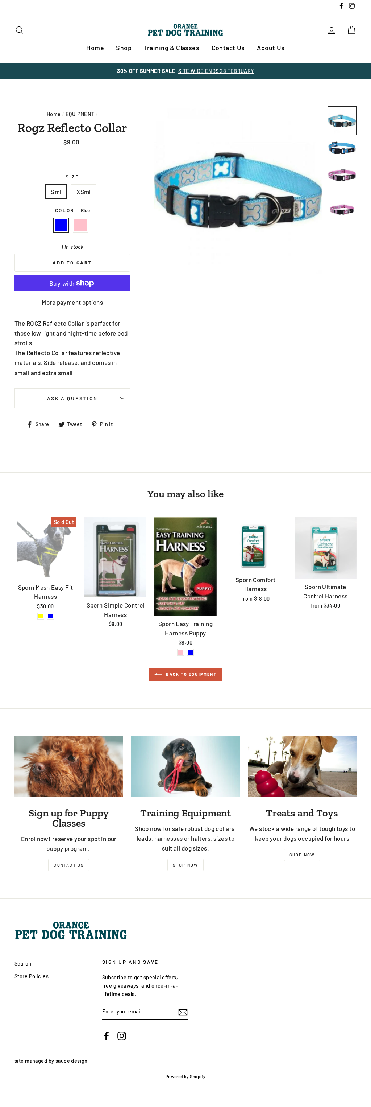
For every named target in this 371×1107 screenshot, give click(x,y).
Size (72, 176)
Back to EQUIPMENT (190, 674)
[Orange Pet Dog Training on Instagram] (121, 1035)
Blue (61, 225)
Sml (56, 191)
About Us (270, 48)
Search (23, 963)
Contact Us (228, 48)
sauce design (71, 1061)
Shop (124, 48)
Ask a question (72, 398)
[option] (185, 71)
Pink (80, 225)
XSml (83, 191)
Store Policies (31, 976)
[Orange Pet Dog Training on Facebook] (106, 1035)
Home (95, 48)
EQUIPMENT (80, 114)
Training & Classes (172, 48)
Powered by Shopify (186, 1076)
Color (72, 210)
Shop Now (186, 865)
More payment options (72, 302)
